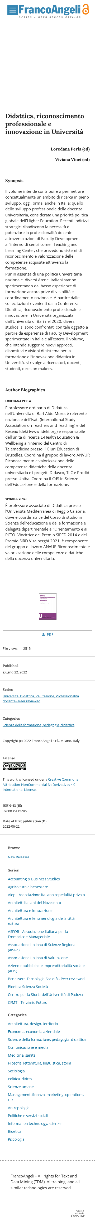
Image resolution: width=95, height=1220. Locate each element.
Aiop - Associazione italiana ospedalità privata (46, 894)
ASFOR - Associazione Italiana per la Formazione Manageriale (38, 934)
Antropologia (19, 1107)
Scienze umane (21, 1086)
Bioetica (14, 1131)
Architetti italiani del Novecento (34, 902)
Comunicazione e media (28, 1047)
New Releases (18, 857)
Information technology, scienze (34, 1123)
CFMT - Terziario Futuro (27, 1002)
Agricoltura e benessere (28, 886)
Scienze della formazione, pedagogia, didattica (38, 725)
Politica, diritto (20, 1078)
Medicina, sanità (21, 1055)
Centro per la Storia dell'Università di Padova (45, 994)
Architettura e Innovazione (30, 910)
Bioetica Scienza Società (28, 986)
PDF (49, 634)
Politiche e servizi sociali (28, 1115)
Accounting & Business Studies (34, 878)
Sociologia (16, 1070)
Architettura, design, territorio (33, 1023)
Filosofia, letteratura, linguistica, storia (39, 1063)
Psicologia (16, 1139)
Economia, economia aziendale (34, 1031)
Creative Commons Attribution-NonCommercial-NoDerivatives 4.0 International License (40, 784)
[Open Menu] (12, 10)
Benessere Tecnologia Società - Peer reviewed (46, 978)
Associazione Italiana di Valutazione (38, 957)
